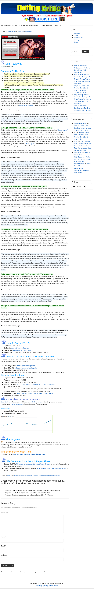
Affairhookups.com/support (22, 350)
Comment (4, 513)
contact (76, 35)
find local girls (78, 37)
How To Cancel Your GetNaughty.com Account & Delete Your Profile (82, 128)
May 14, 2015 (11, 31)
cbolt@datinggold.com (44, 468)
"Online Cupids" (62, 130)
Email (3, 546)
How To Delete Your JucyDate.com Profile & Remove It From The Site (82, 108)
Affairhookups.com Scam (53, 475)
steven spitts (78, 152)
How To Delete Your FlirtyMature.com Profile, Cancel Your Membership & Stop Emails (82, 157)
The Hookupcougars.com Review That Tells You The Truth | (31, 493)
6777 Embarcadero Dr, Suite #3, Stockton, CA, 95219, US (36, 384)
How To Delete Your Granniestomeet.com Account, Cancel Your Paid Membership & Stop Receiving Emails (82, 146)
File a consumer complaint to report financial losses (33, 464)
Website (4, 555)
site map (39, 585)
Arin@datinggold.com (59, 468)
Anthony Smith (79, 164)
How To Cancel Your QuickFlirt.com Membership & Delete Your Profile (82, 168)
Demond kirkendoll (80, 123)
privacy (76, 40)
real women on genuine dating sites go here (29, 454)
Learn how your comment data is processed (42, 572)
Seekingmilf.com (37, 402)
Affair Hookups (18, 475)
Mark (75, 141)
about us (77, 33)
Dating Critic (21, 31)
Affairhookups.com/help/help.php (26, 368)
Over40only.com (6, 402)
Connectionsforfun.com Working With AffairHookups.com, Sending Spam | (36, 490)
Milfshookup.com (17, 404)
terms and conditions (26, 105)
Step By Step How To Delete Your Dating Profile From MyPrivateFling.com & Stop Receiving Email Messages (82, 79)
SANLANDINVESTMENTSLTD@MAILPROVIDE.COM (35, 393)
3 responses (28, 31)
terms (76, 42)
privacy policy (48, 585)
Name (3, 537)
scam (8, 475)
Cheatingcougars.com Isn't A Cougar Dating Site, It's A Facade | (33, 495)
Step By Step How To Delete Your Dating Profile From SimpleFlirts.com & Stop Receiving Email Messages (82, 99)
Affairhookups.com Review (40, 475)
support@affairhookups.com (20, 348)
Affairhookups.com (27, 475)
